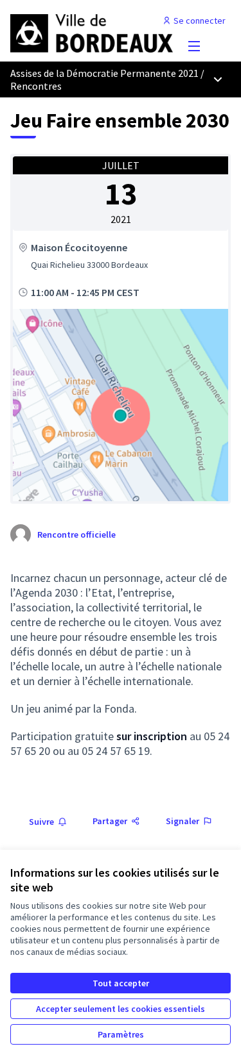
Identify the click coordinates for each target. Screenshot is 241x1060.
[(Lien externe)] (120, 405)
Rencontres (36, 85)
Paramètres (121, 1034)
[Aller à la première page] (91, 32)
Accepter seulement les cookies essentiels (120, 1008)
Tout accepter (121, 983)
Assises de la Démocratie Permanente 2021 (104, 73)
